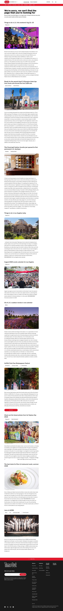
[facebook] (5, 607)
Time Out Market (42, 570)
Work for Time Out (34, 573)
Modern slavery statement (34, 597)
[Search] (52, 2)
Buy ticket (11, 410)
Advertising (41, 568)
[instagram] (10, 607)
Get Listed (40, 565)
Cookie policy (34, 585)
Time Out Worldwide (47, 568)
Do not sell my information (34, 583)
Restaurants (48, 575)
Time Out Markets (33, 2)
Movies (47, 570)
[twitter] (7, 607)
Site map (33, 603)
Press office (34, 565)
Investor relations (35, 568)
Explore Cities (26, 2)
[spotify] (13, 607)
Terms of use (34, 591)
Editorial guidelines (34, 577)
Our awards (34, 570)
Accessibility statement (34, 589)
